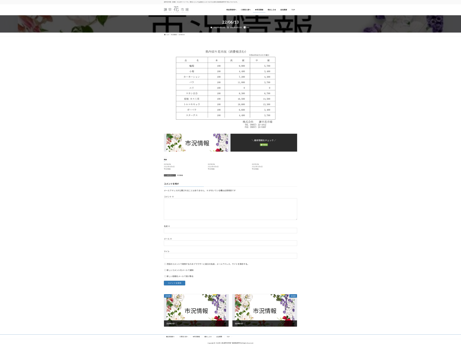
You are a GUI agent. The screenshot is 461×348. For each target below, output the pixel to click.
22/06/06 (167, 164)
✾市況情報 (196, 337)
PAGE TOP (449, 335)
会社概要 (219, 337)
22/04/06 (211, 164)
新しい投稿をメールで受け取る (180, 276)
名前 (167, 226)
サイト (167, 251)
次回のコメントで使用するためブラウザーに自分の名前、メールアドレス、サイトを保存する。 (208, 264)
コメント (169, 196)
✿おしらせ (208, 337)
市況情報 (180, 175)
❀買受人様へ (183, 337)
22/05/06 (255, 164)
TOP (228, 337)
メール (168, 239)
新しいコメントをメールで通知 (180, 270)
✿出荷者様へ (170, 337)
